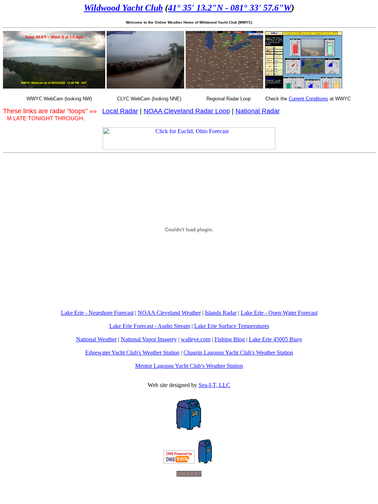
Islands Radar (221, 313)
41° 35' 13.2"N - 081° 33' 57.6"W (229, 8)
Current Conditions (308, 98)
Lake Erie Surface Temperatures (231, 326)
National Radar (258, 111)
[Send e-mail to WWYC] (205, 461)
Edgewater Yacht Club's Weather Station (132, 352)
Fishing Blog (229, 339)
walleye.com (195, 339)
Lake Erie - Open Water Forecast (279, 313)
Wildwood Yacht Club (123, 8)
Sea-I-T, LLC (214, 385)
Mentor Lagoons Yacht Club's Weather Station (189, 366)
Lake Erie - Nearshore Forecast (97, 313)
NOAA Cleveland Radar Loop (187, 111)
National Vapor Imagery (149, 339)
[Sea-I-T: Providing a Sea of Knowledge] (189, 428)
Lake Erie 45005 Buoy (275, 339)
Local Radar (120, 111)
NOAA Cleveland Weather (169, 313)
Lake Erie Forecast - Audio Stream (149, 326)
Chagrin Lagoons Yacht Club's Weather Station (238, 352)
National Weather (96, 339)
